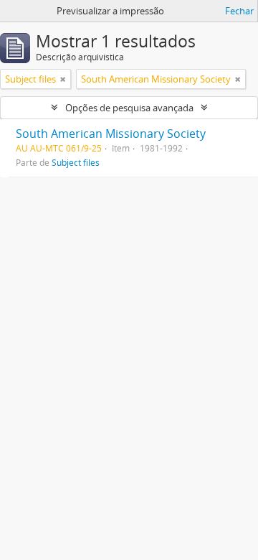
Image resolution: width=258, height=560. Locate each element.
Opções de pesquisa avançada (129, 107)
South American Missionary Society (111, 133)
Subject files (76, 162)
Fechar (239, 10)
